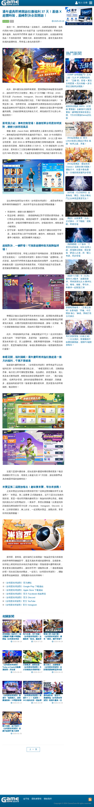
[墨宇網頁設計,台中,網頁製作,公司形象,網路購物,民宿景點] (78, 24)
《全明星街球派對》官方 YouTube (19, 601)
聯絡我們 (48, 799)
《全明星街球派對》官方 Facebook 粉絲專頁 (25, 594)
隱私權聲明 (36, 799)
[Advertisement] (33, 775)
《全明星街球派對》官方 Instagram (20, 605)
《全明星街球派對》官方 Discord (20, 597)
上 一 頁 (33, 749)
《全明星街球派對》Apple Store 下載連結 (24, 590)
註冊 (86, 3)
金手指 (26, 799)
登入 (80, 3)
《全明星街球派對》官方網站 (18, 583)
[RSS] (90, 799)
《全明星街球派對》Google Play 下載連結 (24, 586)
